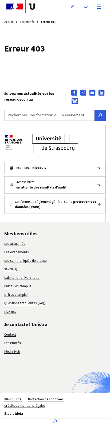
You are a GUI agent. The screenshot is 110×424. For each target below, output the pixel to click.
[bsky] (74, 101)
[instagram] (83, 92)
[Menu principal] (99, 6)
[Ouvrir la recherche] (85, 6)
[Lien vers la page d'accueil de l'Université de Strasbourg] (31, 6)
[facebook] (74, 92)
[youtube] (92, 92)
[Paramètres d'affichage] (72, 6)
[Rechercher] (100, 115)
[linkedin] (101, 92)
